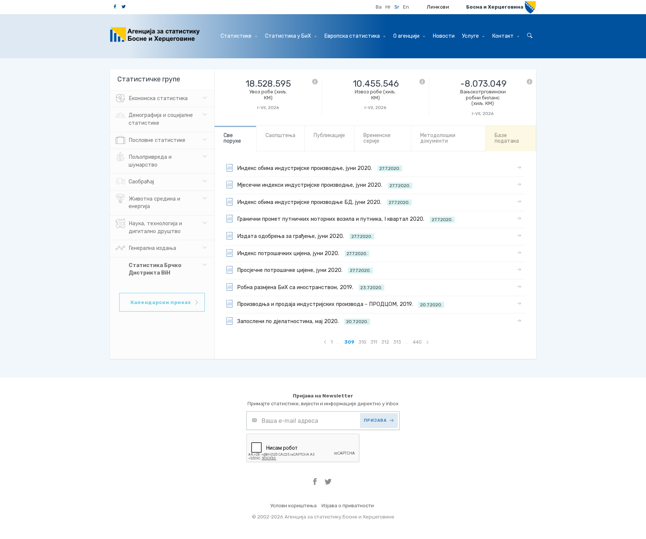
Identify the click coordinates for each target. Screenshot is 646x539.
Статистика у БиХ (288, 36)
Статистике (237, 36)
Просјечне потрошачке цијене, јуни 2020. (304, 270)
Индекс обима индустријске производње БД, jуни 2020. (323, 202)
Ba (379, 7)
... (338, 342)
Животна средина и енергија (154, 203)
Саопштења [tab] (280, 135)
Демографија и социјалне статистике (161, 119)
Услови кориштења (293, 505)
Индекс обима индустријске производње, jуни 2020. (318, 168)
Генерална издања (152, 248)
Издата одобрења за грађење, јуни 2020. (304, 236)
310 (362, 342)
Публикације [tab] (329, 135)
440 (417, 342)
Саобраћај (141, 182)
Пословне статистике (157, 140)
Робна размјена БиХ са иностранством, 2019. (309, 287)
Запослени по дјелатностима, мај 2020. (302, 321)
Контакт (503, 36)
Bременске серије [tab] (377, 138)
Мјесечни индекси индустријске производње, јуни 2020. (323, 185)
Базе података (507, 138)
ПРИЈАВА (375, 420)
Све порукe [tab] (232, 138)
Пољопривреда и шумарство (150, 161)
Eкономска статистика (158, 98)
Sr (396, 7)
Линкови (438, 7)
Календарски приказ (160, 302)
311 (373, 342)
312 (385, 342)
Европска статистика (352, 36)
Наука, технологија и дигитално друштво (155, 227)
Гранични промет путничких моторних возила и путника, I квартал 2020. (345, 219)
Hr (388, 7)
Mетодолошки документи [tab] (437, 138)
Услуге (471, 36)
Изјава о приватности (348, 505)
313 (397, 342)
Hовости (444, 36)
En (406, 7)
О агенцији (407, 36)
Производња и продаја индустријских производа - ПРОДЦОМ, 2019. (339, 304)
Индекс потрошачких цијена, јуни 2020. (302, 253)
